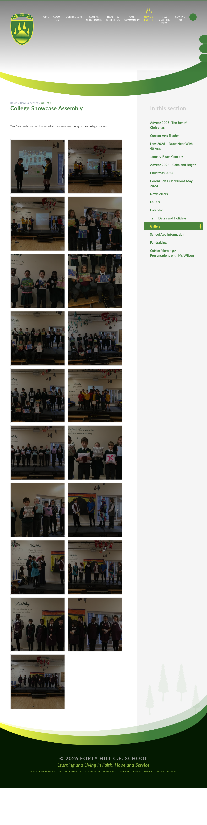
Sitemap (125, 771)
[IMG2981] (95, 395)
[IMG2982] (38, 453)
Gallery (46, 103)
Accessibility (73, 771)
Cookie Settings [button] (166, 771)
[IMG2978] (38, 224)
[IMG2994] (38, 682)
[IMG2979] (95, 166)
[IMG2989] (95, 510)
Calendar (156, 210)
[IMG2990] (38, 567)
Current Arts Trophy (164, 135)
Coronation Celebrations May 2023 (171, 183)
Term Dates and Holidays (168, 218)
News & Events (29, 103)
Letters (155, 202)
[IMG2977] (95, 224)
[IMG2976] (38, 281)
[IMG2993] (95, 625)
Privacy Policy (142, 771)
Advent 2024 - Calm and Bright (173, 164)
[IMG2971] (38, 395)
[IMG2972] (95, 338)
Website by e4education (45, 771)
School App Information (167, 234)
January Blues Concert (166, 156)
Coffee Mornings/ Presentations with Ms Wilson (172, 253)
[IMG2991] (95, 567)
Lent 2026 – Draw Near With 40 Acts (171, 146)
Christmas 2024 (161, 173)
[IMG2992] (38, 625)
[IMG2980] (38, 166)
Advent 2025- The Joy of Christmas (168, 125)
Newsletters (159, 194)
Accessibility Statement (100, 771)
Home (13, 103)
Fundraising (158, 242)
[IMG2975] (95, 281)
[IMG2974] (38, 338)
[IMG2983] (95, 453)
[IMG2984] (38, 510)
